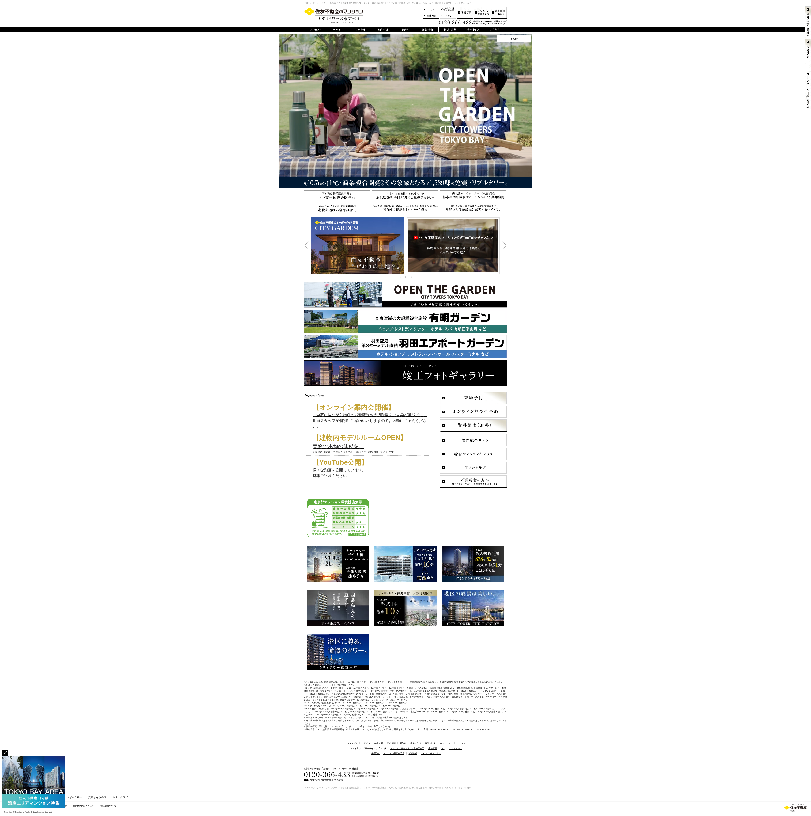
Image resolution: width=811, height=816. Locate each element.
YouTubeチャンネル (431, 753)
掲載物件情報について (83, 806)
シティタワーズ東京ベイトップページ (368, 748)
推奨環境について (108, 806)
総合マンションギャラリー (66, 797)
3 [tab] (411, 277)
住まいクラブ (120, 797)
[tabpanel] (358, 245)
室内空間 (391, 743)
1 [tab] (400, 277)
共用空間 (378, 743)
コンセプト (352, 743)
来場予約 (375, 753)
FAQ (443, 748)
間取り (403, 743)
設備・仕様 (415, 743)
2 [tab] (405, 277)
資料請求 (413, 753)
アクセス (461, 743)
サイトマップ (455, 748)
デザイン (366, 743)
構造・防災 (430, 743)
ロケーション (446, 743)
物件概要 (432, 748)
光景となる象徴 (97, 797)
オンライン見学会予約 (393, 753)
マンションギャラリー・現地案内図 (407, 748)
